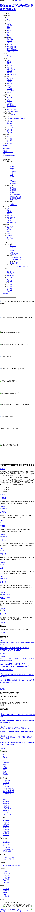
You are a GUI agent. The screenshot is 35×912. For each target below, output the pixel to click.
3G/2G (9, 22)
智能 (8, 28)
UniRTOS (9, 102)
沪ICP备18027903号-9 (23, 911)
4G (7, 19)
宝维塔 (2, 526)
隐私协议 (10, 909)
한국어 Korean (7, 153)
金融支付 (9, 62)
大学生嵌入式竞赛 (12, 109)
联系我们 (6, 145)
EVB (8, 34)
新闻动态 (9, 136)
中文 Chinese (7, 148)
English (5, 150)
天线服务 (9, 44)
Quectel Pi (9, 98)
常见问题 (9, 83)
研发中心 (9, 131)
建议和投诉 (10, 90)
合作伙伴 (9, 125)
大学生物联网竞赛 (12, 111)
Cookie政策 (3, 909)
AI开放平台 (10, 57)
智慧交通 (9, 67)
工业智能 (9, 41)
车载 (8, 27)
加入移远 (9, 129)
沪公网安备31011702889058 (8, 911)
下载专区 (9, 80)
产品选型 (9, 35)
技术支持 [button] (6, 76)
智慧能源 (9, 63)
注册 (20, 1)
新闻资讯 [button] (6, 134)
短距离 (9, 30)
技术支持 (9, 89)
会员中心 (9, 92)
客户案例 (3, 614)
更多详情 (2, 632)
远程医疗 (9, 72)
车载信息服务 (11, 69)
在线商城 (3, 512)
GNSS (8, 23)
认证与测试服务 (11, 46)
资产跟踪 (9, 65)
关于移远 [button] (6, 120)
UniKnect (9, 101)
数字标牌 (9, 71)
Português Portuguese (9, 155)
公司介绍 (3, 582)
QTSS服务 (10, 78)
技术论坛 (9, 81)
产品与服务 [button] (6, 14)
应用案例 (9, 138)
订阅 (2, 705)
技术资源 (9, 140)
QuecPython (10, 55)
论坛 (1, 568)
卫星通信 (9, 25)
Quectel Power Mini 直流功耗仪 (16, 118)
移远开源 (9, 85)
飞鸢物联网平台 (11, 106)
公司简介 (9, 122)
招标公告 (9, 133)
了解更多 (2, 316)
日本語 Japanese (8, 152)
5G (7, 17)
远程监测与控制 (11, 74)
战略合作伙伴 (5, 598)
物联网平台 (10, 39)
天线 (8, 32)
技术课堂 (9, 143)
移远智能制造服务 (12, 50)
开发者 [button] (5, 94)
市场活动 (9, 142)
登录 (16, 1)
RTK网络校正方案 (12, 48)
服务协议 (16, 909)
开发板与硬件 (11, 115)
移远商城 (13, 183)
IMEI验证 (9, 87)
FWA (8, 60)
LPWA (9, 20)
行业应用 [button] (6, 58)
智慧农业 (9, 42)
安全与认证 (10, 127)
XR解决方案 (10, 51)
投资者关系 (10, 124)
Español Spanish (7, 157)
